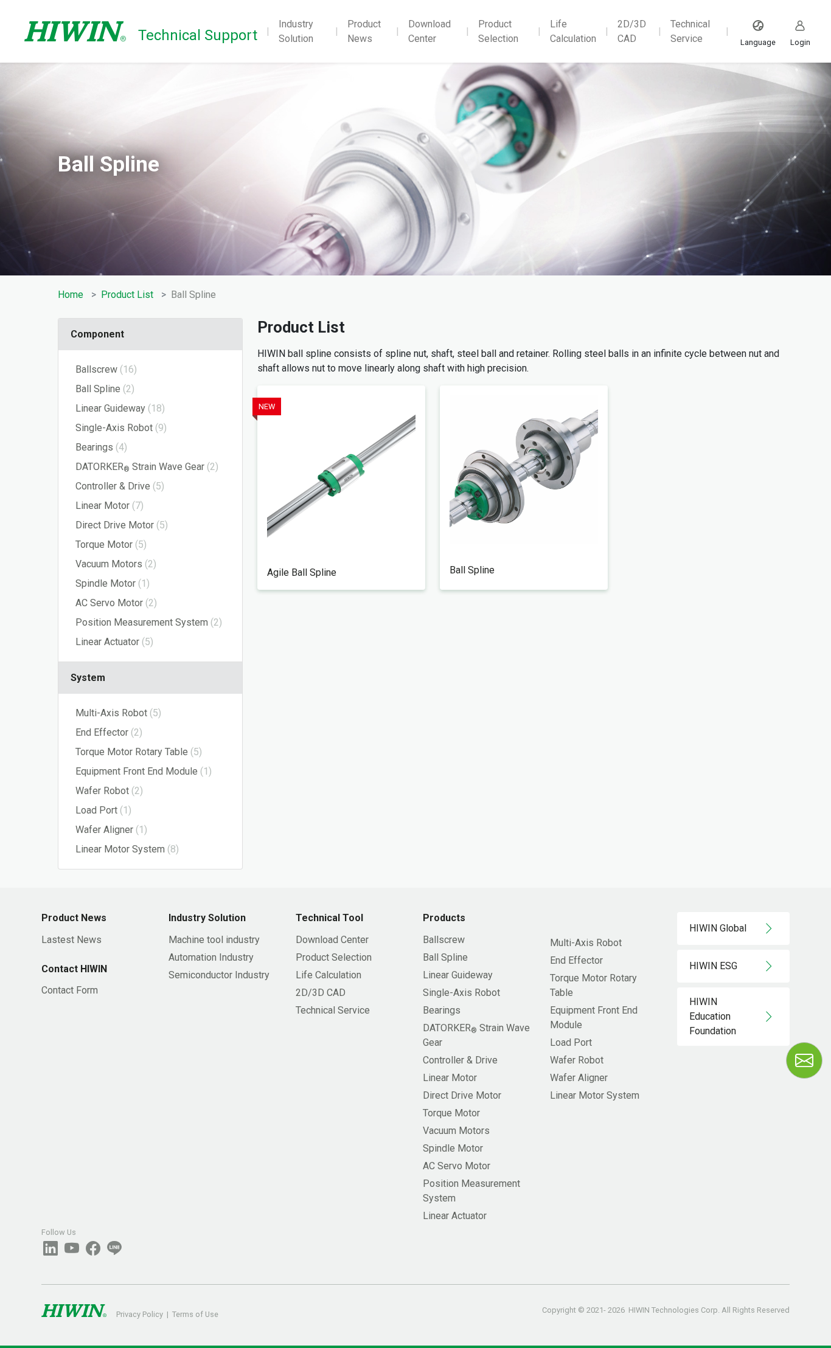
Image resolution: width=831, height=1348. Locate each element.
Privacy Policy (139, 1314)
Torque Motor (451, 1113)
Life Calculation (573, 31)
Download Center (429, 31)
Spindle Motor (453, 1148)
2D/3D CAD (631, 31)
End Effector (576, 960)
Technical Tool (329, 918)
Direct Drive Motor (462, 1095)
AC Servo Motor (456, 1166)
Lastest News (71, 939)
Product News (364, 31)
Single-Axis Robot (461, 992)
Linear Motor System (594, 1095)
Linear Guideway (458, 975)
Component (97, 334)
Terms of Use (195, 1314)
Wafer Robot (576, 1060)
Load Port (571, 1042)
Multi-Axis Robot (586, 943)
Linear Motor (450, 1078)
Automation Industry (211, 957)
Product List (127, 294)
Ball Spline (445, 957)
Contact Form (69, 990)
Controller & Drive (460, 1060)
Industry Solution (296, 31)
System (88, 677)
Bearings (442, 1010)
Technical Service (690, 31)
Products (444, 918)
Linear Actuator (455, 1216)
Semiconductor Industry (219, 975)
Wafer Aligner (579, 1078)
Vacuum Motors (456, 1130)
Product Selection (498, 31)
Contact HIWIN (74, 969)
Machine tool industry (214, 939)
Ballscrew (444, 939)
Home (70, 294)
